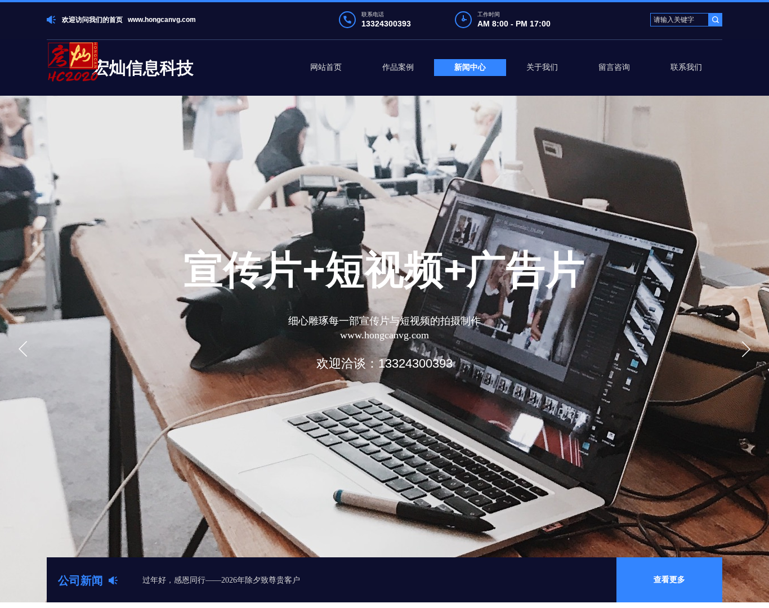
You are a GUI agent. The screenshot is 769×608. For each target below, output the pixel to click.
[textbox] (679, 19)
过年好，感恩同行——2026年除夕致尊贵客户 (221, 580)
